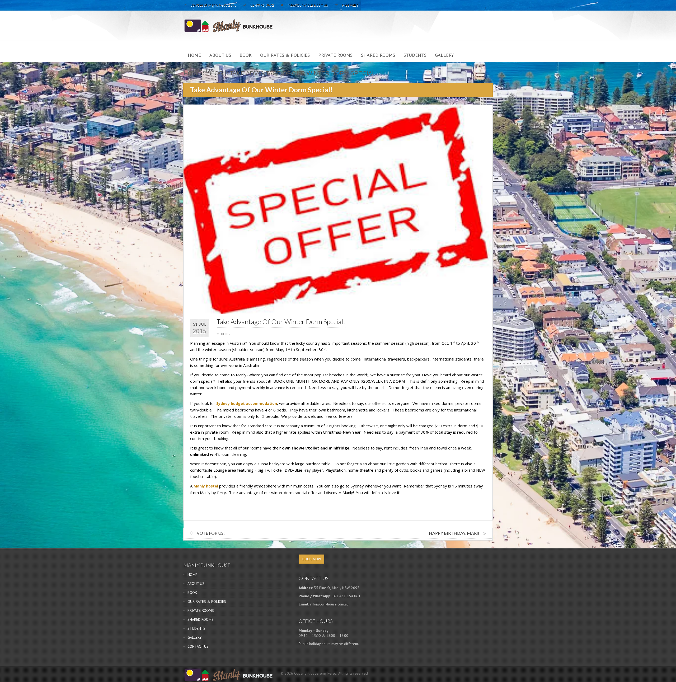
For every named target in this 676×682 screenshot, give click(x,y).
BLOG (225, 334)
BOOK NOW (311, 559)
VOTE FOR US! (211, 533)
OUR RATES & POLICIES (285, 55)
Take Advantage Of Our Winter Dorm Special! (281, 321)
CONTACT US (201, 70)
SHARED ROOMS (378, 55)
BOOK (246, 55)
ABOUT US (220, 55)
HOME (194, 55)
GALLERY (444, 55)
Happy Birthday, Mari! (454, 533)
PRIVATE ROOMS (335, 55)
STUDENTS (414, 55)
